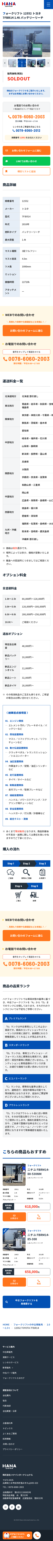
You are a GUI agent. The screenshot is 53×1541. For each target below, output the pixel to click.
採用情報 (7, 1438)
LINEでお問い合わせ (26, 161)
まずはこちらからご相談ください (17, 1535)
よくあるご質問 (10, 1433)
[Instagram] (5, 1507)
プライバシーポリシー (12, 1449)
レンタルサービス (11, 1362)
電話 (39, 1218)
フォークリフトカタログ (13, 1378)
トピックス (8, 1428)
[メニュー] (48, 4)
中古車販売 (8, 1352)
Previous (5, 63)
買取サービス (9, 1357)
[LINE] (18, 1507)
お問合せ (14, 1218)
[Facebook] (12, 1507)
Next (48, 63)
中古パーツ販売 (10, 1372)
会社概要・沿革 (10, 1411)
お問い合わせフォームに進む (26, 150)
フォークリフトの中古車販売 (28, 1324)
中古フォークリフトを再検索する (26, 1302)
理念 (5, 1400)
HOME (6, 1324)
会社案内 (7, 1395)
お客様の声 (8, 1423)
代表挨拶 (7, 1405)
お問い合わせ (9, 1444)
